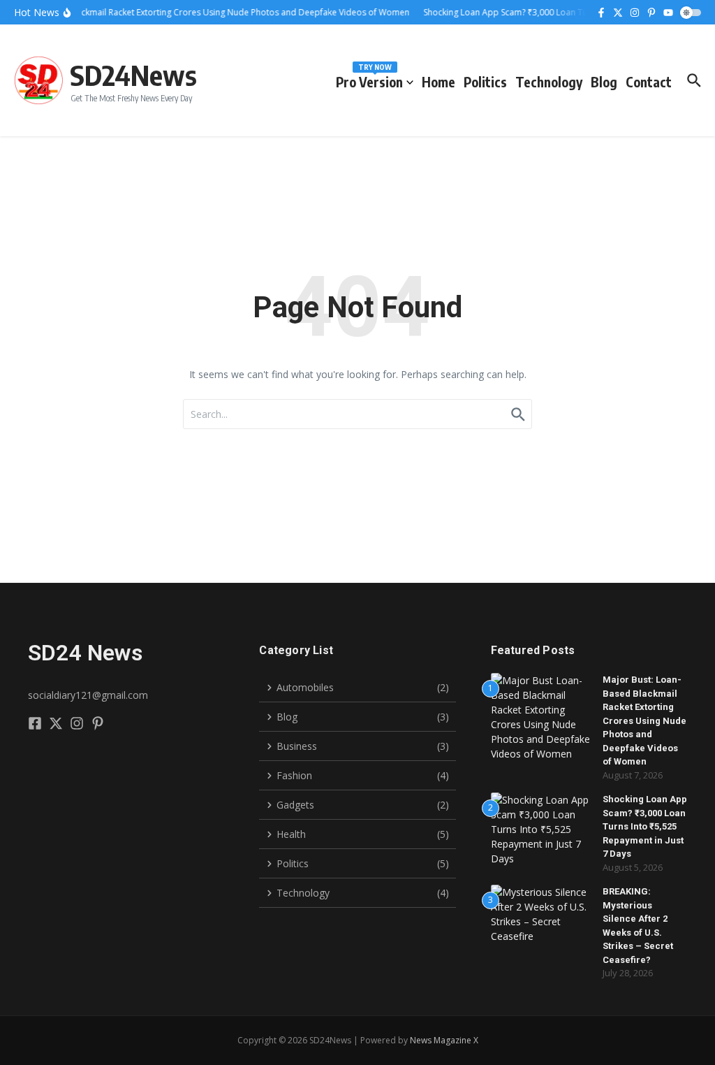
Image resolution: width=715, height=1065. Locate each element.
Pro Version (369, 79)
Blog (604, 81)
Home (438, 81)
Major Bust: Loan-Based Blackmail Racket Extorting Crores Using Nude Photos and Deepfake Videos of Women (644, 720)
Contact (649, 81)
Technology (548, 81)
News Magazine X (444, 1040)
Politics (485, 81)
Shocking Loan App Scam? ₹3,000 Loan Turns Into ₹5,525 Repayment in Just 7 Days (645, 826)
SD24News (133, 74)
